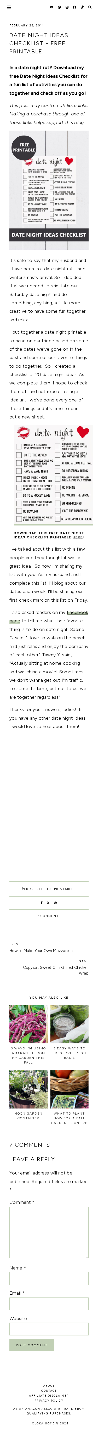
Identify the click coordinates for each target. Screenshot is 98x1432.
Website (18, 1318)
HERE (78, 537)
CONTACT (49, 1390)
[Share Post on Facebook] (42, 903)
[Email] (51, 7)
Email (17, 1293)
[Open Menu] (9, 7)
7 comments (49, 916)
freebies (43, 889)
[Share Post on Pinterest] (55, 903)
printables (65, 889)
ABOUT (49, 1386)
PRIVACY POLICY (49, 1400)
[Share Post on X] (48, 903)
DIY (29, 889)
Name (17, 1268)
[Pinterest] (59, 7)
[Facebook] (74, 7)
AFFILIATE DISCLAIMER (49, 1395)
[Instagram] (67, 7)
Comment (22, 1202)
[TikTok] (82, 7)
